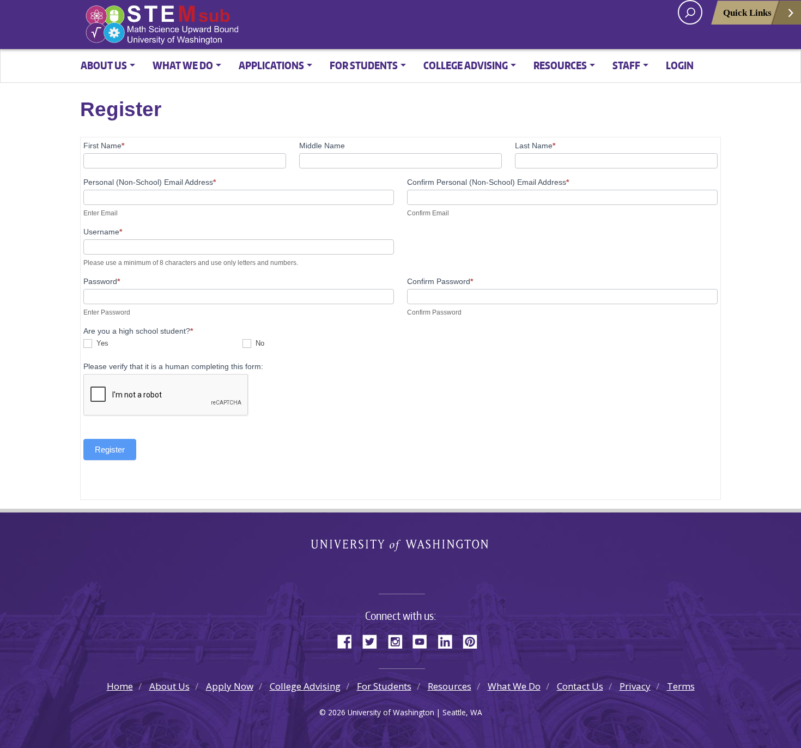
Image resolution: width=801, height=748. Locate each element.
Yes (101, 343)
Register (110, 449)
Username (102, 231)
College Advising (305, 686)
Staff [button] (626, 65)
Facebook (348, 640)
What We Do (514, 686)
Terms (681, 686)
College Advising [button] (465, 65)
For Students (384, 686)
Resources (449, 686)
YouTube (423, 640)
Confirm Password (440, 281)
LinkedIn (449, 640)
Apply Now (229, 686)
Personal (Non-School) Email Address (149, 182)
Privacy (635, 686)
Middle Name (322, 145)
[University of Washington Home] (212, 25)
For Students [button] (364, 65)
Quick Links (747, 13)
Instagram (398, 640)
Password (101, 281)
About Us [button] (104, 65)
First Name (103, 145)
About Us (169, 686)
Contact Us (580, 686)
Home (120, 686)
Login (680, 65)
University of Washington (401, 547)
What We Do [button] (183, 65)
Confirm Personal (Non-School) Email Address (488, 182)
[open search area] (690, 12)
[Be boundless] (400, 569)
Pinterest (474, 640)
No (258, 343)
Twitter (373, 640)
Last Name (535, 145)
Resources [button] (560, 65)
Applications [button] (271, 65)
